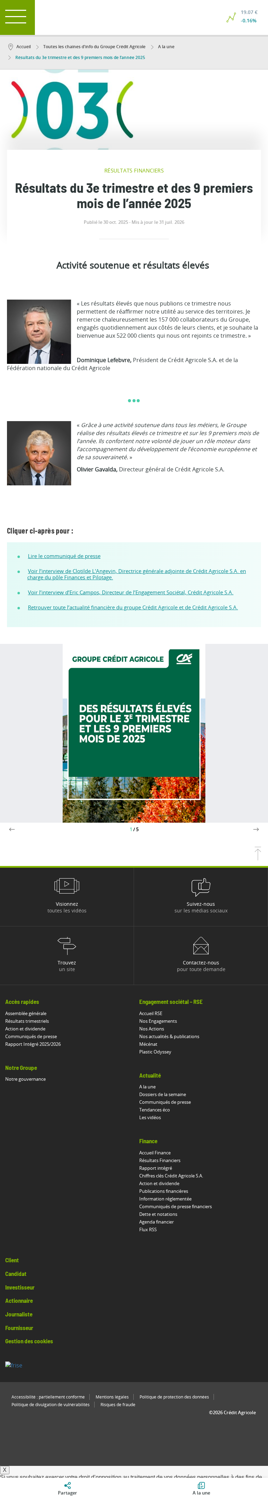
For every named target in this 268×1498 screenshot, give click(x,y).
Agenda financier (156, 1222)
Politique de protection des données (174, 1397)
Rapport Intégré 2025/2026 (33, 1044)
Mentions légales (112, 1397)
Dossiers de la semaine (162, 1094)
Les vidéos (150, 1117)
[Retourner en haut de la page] (258, 858)
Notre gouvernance (25, 1079)
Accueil (23, 47)
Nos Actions (151, 1029)
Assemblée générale (25, 1013)
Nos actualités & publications (169, 1036)
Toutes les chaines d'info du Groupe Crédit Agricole (94, 47)
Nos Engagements (158, 1021)
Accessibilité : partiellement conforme (48, 1397)
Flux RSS (148, 1229)
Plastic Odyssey (155, 1052)
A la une (165, 47)
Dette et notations (158, 1214)
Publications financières (163, 1191)
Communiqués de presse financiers (175, 1206)
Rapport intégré (155, 1168)
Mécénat (148, 1044)
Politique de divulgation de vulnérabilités (51, 1405)
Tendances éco (154, 1110)
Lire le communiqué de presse (64, 555)
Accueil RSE (150, 1013)
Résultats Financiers (159, 1160)
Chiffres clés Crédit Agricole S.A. (171, 1176)
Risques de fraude (117, 1405)
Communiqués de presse (31, 1036)
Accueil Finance (155, 1153)
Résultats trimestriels (27, 1021)
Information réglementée (165, 1199)
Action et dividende (25, 1029)
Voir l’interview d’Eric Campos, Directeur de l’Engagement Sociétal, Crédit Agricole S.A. (130, 592)
